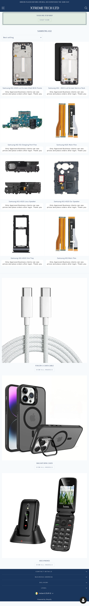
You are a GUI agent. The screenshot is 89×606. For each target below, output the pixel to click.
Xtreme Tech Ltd (44, 8)
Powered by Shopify (44, 599)
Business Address (44, 577)
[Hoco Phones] (44, 515)
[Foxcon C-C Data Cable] (44, 320)
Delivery (44, 583)
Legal (44, 588)
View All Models (44, 370)
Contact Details (44, 572)
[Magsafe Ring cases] (44, 417)
